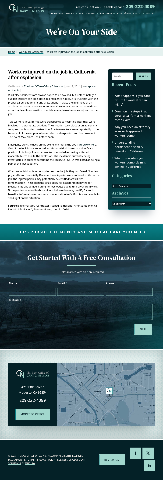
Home (54, 13)
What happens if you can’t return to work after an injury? (132, 100)
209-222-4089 (140, 6)
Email (62, 283)
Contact (151, 13)
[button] (160, 457)
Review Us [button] (111, 460)
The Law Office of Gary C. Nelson (43, 86)
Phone (110, 283)
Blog (119, 13)
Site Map (29, 459)
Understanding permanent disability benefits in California (128, 147)
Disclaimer (15, 459)
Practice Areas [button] (87, 13)
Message (15, 300)
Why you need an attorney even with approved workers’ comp (132, 131)
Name (13, 283)
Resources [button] (106, 13)
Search (143, 76)
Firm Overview (66, 13)
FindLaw (30, 463)
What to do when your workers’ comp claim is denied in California (130, 162)
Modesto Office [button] (33, 414)
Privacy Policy (46, 459)
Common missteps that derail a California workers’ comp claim (132, 115)
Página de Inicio (132, 13)
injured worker (86, 144)
